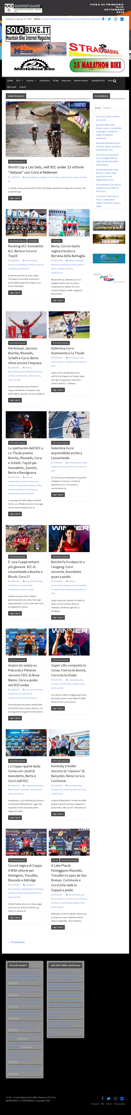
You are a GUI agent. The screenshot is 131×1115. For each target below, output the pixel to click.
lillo (81, 680)
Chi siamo (95, 1104)
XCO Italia (33, 241)
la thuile (72, 357)
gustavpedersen (32, 177)
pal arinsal (37, 371)
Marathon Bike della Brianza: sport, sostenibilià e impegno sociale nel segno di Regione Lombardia (109, 131)
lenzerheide (73, 462)
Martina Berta (26, 371)
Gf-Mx (55, 80)
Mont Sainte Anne (36, 889)
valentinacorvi (67, 177)
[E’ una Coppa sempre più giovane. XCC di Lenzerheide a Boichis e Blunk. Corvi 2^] (26, 527)
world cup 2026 (80, 177)
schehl (11, 375)
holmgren (30, 885)
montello (60, 268)
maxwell (23, 889)
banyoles (72, 785)
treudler (11, 893)
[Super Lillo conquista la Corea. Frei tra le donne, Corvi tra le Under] (69, 630)
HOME (10, 80)
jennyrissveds (31, 260)
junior (74, 264)
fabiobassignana (15, 481)
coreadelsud (74, 680)
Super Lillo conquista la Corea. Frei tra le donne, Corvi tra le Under (68, 670)
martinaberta (20, 264)
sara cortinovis (65, 789)
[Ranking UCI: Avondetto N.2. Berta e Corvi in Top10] (26, 211)
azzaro (28, 689)
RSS (102, 1104)
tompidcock (13, 693)
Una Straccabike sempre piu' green (65, 1005)
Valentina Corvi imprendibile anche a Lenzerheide (66, 453)
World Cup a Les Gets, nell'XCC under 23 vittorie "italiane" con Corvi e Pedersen (65, 1013)
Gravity (30, 80)
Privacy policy (119, 1104)
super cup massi (79, 789)
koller (79, 785)
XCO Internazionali (17, 161)
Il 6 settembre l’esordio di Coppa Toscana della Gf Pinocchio (108, 188)
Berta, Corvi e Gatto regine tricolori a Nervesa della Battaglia (68, 251)
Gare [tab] (97, 108)
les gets (43, 177)
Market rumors (81, 80)
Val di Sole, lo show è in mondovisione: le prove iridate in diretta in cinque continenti (23, 1055)
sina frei (54, 684)
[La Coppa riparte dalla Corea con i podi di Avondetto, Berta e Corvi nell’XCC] (26, 731)
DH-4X (55, 860)
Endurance (45, 80)
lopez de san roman (65, 898)
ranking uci (32, 264)
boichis (28, 367)
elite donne (66, 264)
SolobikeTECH (98, 80)
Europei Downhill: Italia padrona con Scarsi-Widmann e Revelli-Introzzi (74, 19)
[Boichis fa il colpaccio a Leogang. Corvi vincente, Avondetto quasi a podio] (69, 527)
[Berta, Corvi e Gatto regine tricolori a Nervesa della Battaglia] (69, 211)
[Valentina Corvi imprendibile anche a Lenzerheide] (69, 413)
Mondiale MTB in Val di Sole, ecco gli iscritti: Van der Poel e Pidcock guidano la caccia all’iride (65, 976)
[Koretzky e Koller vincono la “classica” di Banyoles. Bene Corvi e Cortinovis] (69, 731)
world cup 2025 (14, 897)
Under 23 (69, 268)
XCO (18, 80)
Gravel (22, 86)
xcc (9, 181)
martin (11, 264)
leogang (66, 585)
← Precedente (16, 942)
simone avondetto (15, 489)
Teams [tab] (107, 108)
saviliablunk (13, 585)
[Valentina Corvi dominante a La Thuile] (69, 313)
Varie (110, 80)
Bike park (11, 86)
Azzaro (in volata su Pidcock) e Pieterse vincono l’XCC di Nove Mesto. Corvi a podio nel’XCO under (23, 675)
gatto (71, 260)
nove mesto (37, 689)
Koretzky (54, 789)
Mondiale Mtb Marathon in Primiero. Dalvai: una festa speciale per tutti (108, 146)
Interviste (66, 80)
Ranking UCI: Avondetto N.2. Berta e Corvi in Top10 (25, 251)
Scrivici (109, 1104)
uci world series (53, 177)
